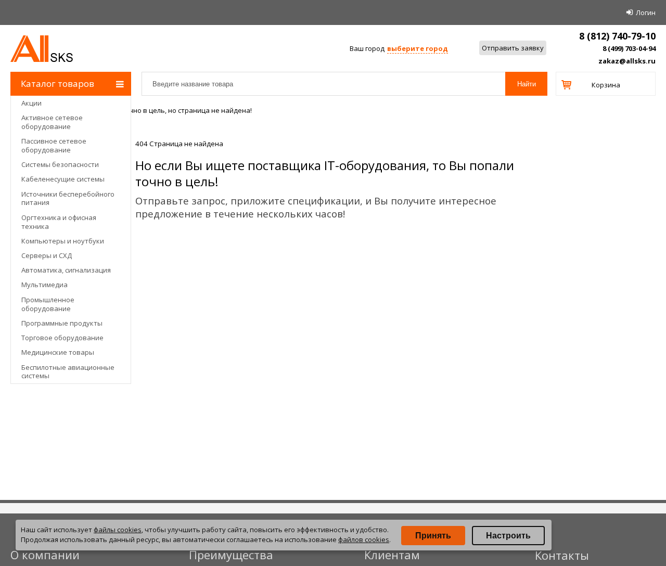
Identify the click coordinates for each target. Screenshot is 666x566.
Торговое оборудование (62, 337)
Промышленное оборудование (47, 304)
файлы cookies (118, 529)
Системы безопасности (60, 164)
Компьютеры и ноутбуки (62, 241)
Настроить (508, 535)
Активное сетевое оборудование (52, 122)
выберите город (417, 48)
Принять (433, 535)
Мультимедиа (44, 284)
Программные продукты (62, 323)
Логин (646, 12)
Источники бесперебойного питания (67, 198)
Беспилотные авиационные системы (67, 372)
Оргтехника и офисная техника (58, 222)
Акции (31, 103)
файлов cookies (363, 539)
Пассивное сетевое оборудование (53, 145)
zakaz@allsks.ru (627, 61)
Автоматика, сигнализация (66, 270)
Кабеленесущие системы (63, 179)
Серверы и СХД (46, 255)
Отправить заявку (513, 48)
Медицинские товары (57, 352)
